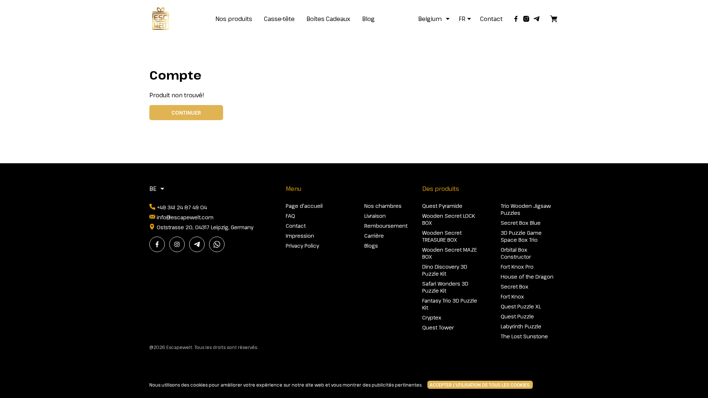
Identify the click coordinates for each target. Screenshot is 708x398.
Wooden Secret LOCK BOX (448, 219)
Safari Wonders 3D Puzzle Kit (445, 287)
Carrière (374, 235)
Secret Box (514, 286)
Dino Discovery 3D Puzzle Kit (444, 270)
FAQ (290, 215)
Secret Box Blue (521, 222)
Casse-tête (279, 19)
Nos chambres (383, 205)
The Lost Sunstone (524, 336)
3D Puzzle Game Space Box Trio (521, 236)
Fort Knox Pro (517, 266)
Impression (300, 235)
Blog (368, 19)
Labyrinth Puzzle (521, 326)
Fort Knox (512, 296)
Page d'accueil (304, 205)
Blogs (371, 245)
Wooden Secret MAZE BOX (449, 253)
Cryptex (431, 317)
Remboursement (385, 225)
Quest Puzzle (517, 316)
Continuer (186, 112)
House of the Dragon (527, 276)
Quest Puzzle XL (521, 306)
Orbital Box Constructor (516, 253)
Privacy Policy (302, 245)
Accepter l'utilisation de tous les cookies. (480, 385)
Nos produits (233, 19)
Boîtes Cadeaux (328, 19)
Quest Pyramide (442, 205)
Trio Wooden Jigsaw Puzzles (526, 209)
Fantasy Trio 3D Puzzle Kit (449, 304)
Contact (491, 19)
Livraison (375, 215)
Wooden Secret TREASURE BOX (442, 236)
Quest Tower (438, 327)
